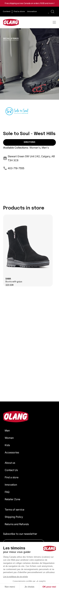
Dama (14, 280)
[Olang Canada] (11, 22)
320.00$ (10, 285)
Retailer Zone (12, 499)
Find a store (11, 477)
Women (9, 437)
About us (10, 462)
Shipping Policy (14, 516)
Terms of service (14, 509)
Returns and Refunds (17, 524)
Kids (7, 445)
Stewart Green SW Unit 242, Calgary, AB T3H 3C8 (31, 158)
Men (7, 430)
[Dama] (28, 246)
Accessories (12, 452)
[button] (52, 11)
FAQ (7, 492)
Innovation (11, 484)
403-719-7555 (16, 168)
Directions (29, 142)
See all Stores (11, 39)
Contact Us (11, 470)
